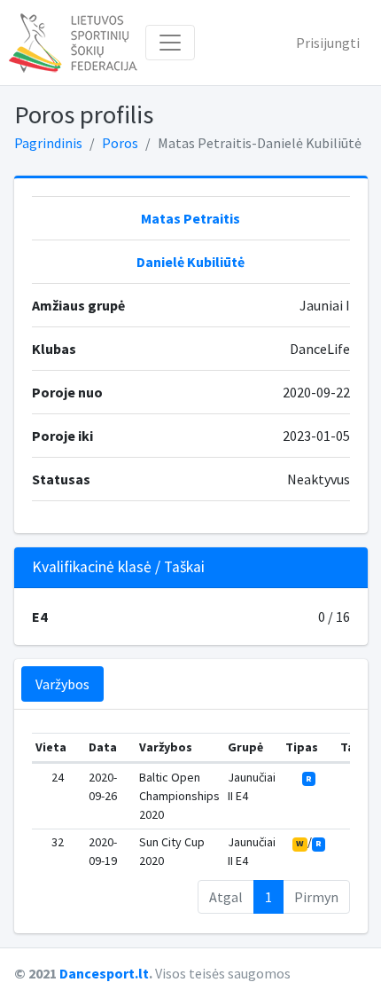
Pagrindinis (48, 143)
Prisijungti (328, 42)
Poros (120, 143)
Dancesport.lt (104, 973)
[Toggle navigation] (170, 42)
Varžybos (62, 684)
